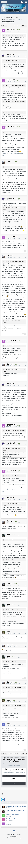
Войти (14, 783)
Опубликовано (13, 31)
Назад (4, 25)
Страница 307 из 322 (14, 25)
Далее (23, 25)
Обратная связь (11, 834)
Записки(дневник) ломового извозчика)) (16, 806)
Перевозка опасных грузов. (12, 814)
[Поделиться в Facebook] (4, 799)
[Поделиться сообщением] (25, 31)
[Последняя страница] (26, 26)
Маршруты (19, 19)
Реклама (19, 834)
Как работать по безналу (12, 818)
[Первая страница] (2, 26)
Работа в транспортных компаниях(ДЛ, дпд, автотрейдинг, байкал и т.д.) (16, 810)
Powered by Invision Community (14, 837)
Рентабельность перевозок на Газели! (15, 823)
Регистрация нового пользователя (14, 776)
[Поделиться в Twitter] (2, 799)
